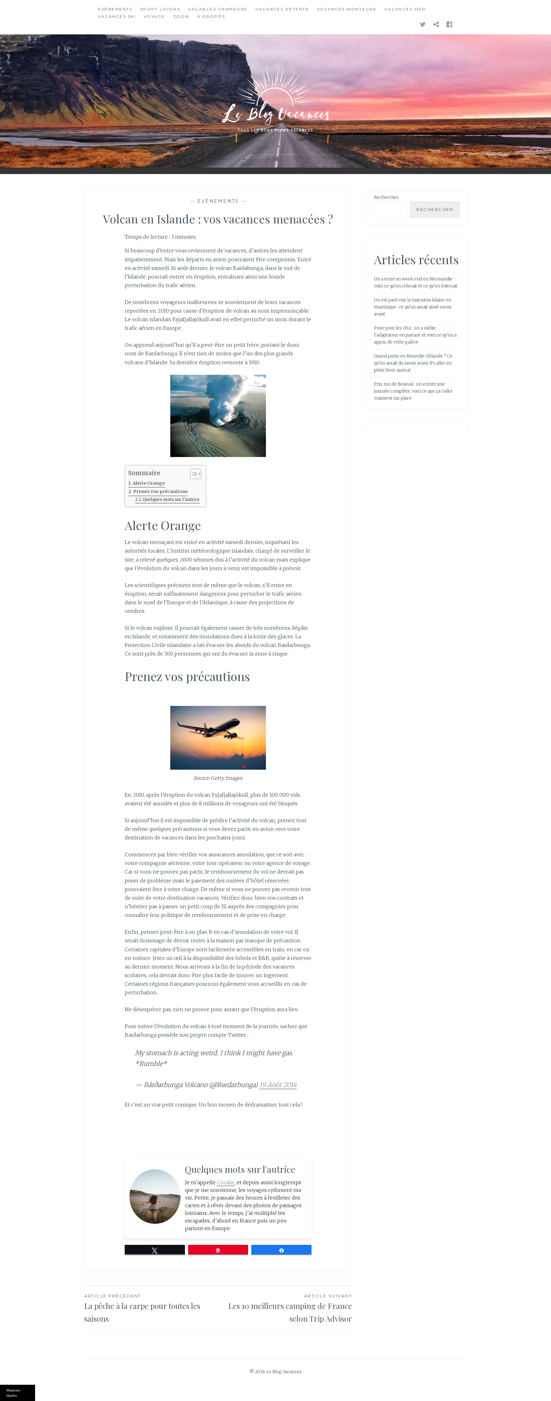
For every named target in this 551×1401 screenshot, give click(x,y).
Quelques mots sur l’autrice (171, 499)
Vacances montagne (347, 9)
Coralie (225, 1182)
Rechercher (386, 197)
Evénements (115, 9)
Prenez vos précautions (160, 491)
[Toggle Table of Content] (192, 473)
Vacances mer (405, 9)
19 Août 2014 (278, 1085)
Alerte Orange (149, 483)
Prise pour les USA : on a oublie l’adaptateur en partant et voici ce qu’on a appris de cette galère (415, 335)
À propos (211, 16)
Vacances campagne (218, 9)
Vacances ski (117, 16)
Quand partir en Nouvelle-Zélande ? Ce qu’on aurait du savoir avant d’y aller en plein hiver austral (413, 363)
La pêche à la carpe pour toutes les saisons (142, 1308)
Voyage (154, 16)
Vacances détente (282, 9)
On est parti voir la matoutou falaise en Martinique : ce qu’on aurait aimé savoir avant (413, 307)
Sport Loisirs (160, 9)
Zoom (181, 16)
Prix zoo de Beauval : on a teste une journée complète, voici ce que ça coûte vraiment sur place (413, 391)
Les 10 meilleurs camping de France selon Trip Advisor (290, 1308)
